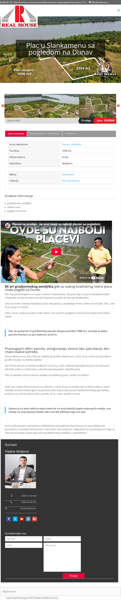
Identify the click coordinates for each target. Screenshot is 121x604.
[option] (23, 106)
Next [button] (118, 105)
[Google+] (34, 519)
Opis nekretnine (16, 133)
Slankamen (68, 174)
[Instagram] (28, 519)
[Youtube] (21, 519)
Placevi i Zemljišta (71, 144)
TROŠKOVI (70, 133)
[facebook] (8, 519)
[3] (97, 106)
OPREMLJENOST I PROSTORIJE (44, 133)
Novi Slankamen (71, 180)
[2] (60, 106)
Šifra (9, 120)
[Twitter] (15, 519)
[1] (23, 106)
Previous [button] (2, 105)
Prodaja (86, 120)
